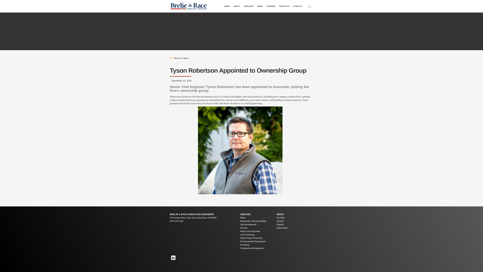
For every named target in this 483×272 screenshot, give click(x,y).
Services (249, 6)
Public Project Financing (251, 238)
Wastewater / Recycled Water (253, 221)
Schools (244, 228)
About (236, 6)
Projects (284, 6)
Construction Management (252, 248)
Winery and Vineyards (250, 231)
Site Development (248, 224)
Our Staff (280, 218)
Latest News (282, 228)
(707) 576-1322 (177, 221)
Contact (298, 6)
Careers (271, 6)
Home (227, 6)
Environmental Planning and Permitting (253, 243)
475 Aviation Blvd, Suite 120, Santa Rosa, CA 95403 (193, 218)
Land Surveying (247, 235)
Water (242, 218)
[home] (189, 6)
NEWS (260, 6)
